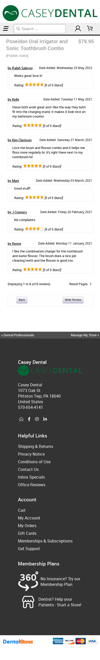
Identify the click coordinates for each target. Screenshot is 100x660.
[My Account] (78, 28)
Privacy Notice (31, 454)
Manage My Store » (85, 335)
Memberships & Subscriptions (45, 541)
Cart (22, 510)
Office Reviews (31, 485)
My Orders (27, 525)
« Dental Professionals (17, 335)
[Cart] (90, 28)
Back (22, 299)
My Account (29, 518)
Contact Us (28, 469)
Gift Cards (27, 533)
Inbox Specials (31, 477)
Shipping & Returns (35, 446)
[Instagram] (37, 419)
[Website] (21, 419)
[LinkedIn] (45, 419)
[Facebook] (29, 419)
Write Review (73, 299)
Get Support (29, 548)
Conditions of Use (34, 462)
